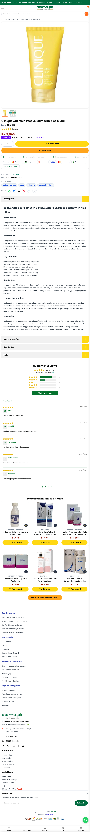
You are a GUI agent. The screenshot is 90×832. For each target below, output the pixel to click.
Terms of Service (8, 764)
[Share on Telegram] (29, 191)
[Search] (86, 14)
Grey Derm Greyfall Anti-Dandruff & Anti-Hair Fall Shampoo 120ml (45, 533)
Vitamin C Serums (8, 690)
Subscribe (81, 803)
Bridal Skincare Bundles (10, 681)
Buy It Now (46, 150)
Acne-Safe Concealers (10, 670)
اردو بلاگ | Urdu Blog (11, 789)
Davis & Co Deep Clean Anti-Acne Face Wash (45, 580)
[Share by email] (34, 191)
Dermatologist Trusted (10, 653)
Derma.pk (54, 812)
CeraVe (4, 645)
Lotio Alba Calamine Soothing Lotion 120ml (15, 533)
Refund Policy (7, 758)
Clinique (11, 125)
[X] (8, 746)
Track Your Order (8, 783)
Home (4, 19)
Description (9, 199)
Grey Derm (45, 530)
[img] (8, 407)
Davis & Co (45, 576)
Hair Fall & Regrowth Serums (12, 625)
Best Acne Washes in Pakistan (13, 618)
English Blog (6, 777)
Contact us (6, 767)
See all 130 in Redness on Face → (45, 597)
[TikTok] (18, 746)
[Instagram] (13, 746)
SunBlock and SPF (46, 185)
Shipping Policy (7, 761)
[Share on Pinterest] (24, 191)
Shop (22, 185)
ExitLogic (49, 814)
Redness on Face (9, 185)
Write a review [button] (45, 393)
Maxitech (74, 576)
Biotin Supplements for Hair (12, 694)
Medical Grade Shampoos (11, 698)
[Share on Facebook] (14, 191)
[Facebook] (3, 746)
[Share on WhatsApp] (9, 191)
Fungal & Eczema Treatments (13, 632)
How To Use (9, 347)
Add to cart (53, 143)
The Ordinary (6, 642)
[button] (6, 129)
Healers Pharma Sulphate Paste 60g (15, 580)
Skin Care (31, 185)
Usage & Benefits (11, 339)
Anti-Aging (6, 705)
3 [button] (45, 487)
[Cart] (87, 8)
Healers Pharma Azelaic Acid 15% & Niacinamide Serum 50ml (74, 533)
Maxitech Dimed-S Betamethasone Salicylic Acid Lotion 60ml (74, 580)
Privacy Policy (7, 755)
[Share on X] (19, 191)
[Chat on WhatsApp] (85, 820)
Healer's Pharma (15, 530)
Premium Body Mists (9, 677)
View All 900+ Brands (9, 657)
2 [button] (42, 487)
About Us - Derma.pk (9, 780)
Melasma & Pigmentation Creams (14, 621)
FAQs (6, 355)
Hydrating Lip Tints (8, 674)
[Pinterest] (23, 746)
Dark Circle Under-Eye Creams (13, 629)
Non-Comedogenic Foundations (14, 666)
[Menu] (3, 7)
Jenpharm (5, 649)
